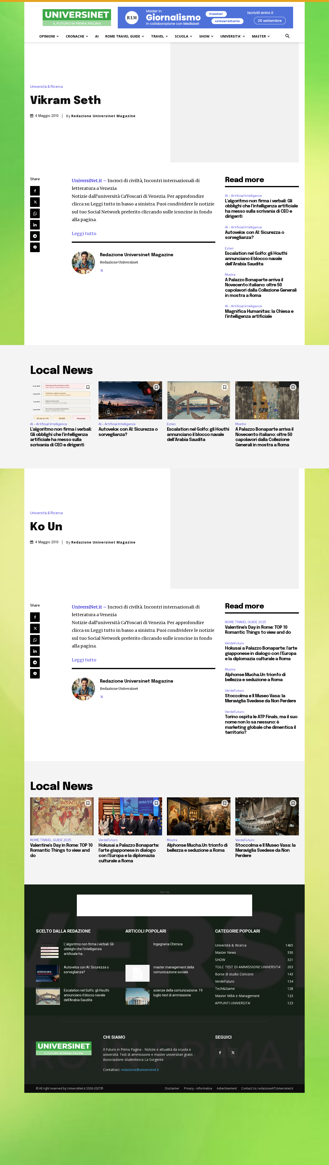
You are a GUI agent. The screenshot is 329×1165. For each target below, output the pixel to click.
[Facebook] (35, 191)
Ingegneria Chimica (168, 944)
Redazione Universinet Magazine (103, 116)
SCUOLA (181, 36)
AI (97, 36)
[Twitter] (35, 202)
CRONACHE (75, 36)
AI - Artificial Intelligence (243, 196)
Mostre (230, 275)
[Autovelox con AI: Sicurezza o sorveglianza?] (130, 400)
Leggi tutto (84, 233)
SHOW (204, 36)
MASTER (259, 36)
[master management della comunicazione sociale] (137, 973)
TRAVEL (157, 36)
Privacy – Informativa (198, 1088)
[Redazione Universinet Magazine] (83, 262)
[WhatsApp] (35, 213)
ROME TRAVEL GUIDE (122, 36)
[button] (287, 36)
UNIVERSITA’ (230, 36)
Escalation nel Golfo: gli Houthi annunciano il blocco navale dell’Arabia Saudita (256, 258)
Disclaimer (172, 1088)
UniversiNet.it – (90, 180)
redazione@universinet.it (140, 1069)
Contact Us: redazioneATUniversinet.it (267, 1088)
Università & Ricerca (46, 87)
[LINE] (35, 247)
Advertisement (227, 1088)
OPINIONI (47, 36)
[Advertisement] (164, 905)
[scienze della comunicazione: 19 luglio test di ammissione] (137, 996)
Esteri (229, 248)
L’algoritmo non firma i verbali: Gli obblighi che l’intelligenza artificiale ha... (89, 949)
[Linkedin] (35, 225)
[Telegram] (35, 236)
